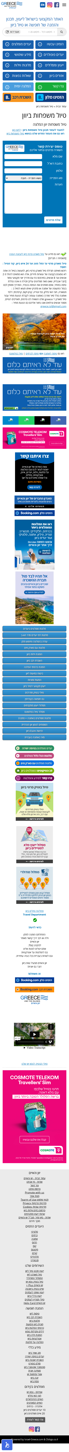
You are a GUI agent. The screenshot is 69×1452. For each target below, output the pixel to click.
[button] (7, 1445)
